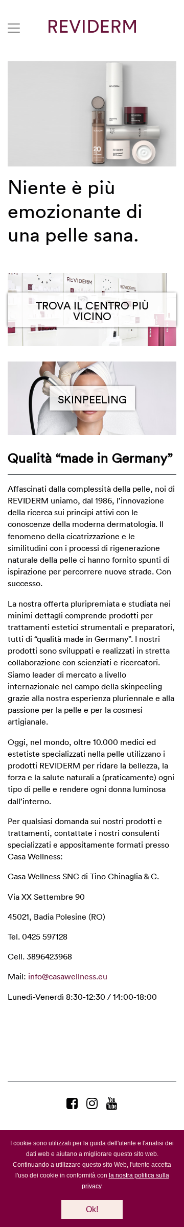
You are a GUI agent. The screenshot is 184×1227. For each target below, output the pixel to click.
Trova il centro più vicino (92, 310)
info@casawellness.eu (67, 976)
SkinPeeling (92, 399)
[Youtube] (112, 1103)
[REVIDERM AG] (92, 26)
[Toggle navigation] (14, 28)
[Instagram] (93, 1103)
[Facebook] (73, 1103)
